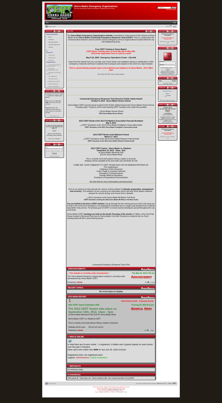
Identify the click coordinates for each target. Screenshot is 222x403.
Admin (80, 282)
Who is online (76, 337)
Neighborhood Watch (54, 81)
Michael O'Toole (123, 392)
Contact (51, 47)
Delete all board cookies (149, 383)
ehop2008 (129, 378)
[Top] (152, 282)
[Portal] (59, 11)
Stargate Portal (103, 392)
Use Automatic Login (166, 67)
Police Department (53, 84)
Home (50, 37)
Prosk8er (116, 390)
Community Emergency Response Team (53, 65)
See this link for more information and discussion (111, 182)
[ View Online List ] (54, 116)
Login (174, 22)
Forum (54, 26)
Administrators (82, 357)
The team (138, 383)
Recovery (51, 60)
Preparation (52, 55)
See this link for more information (111, 74)
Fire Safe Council (53, 78)
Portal (49, 26)
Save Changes (170, 26)
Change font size (174, 27)
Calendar (51, 39)
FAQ (47, 22)
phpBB (105, 388)
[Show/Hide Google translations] (167, 96)
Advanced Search (54, 156)
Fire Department (53, 76)
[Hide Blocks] (45, 29)
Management (52, 57)
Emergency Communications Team (52, 69)
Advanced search (171, 9)
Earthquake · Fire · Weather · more (167, 42)
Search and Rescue (54, 86)
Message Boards (53, 42)
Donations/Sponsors (54, 44)
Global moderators (98, 357)
